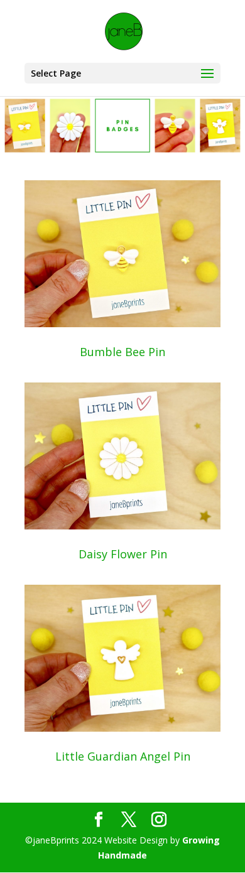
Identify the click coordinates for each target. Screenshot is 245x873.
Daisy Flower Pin (123, 553)
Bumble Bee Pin (122, 351)
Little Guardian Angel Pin (122, 756)
